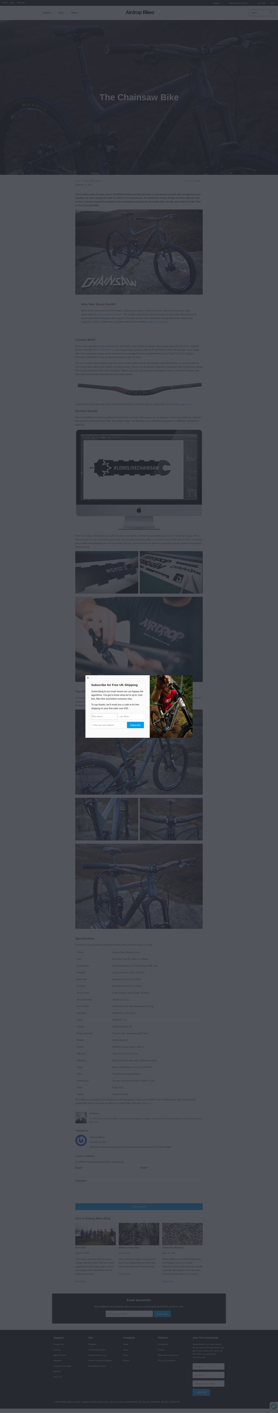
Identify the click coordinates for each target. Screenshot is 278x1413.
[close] (88, 677)
